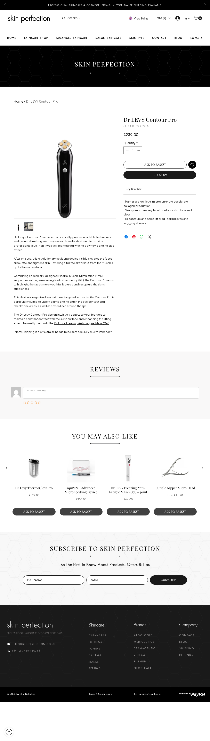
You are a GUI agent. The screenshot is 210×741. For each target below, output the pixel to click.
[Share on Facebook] (126, 236)
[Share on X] (149, 236)
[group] (104, 485)
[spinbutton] (133, 150)
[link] (134, 189)
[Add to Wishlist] (192, 165)
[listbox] (163, 18)
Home (18, 101)
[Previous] (5, 5)
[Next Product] (202, 468)
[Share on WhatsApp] (141, 236)
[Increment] (139, 150)
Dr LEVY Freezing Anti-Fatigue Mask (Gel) (81, 323)
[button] (163, 18)
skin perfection (29, 18)
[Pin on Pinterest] (133, 236)
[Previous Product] (6, 468)
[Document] (9, 732)
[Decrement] (126, 150)
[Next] (205, 5)
